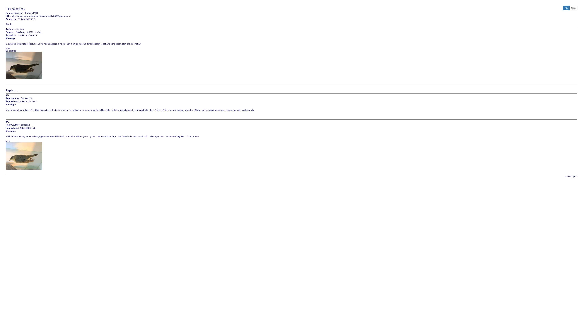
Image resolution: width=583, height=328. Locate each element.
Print (566, 8)
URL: (8, 16)
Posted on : (12, 35)
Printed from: (12, 13)
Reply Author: (13, 98)
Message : (11, 38)
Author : (10, 29)
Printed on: (11, 19)
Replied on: (12, 101)
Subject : (10, 32)
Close (573, 8)
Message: (11, 104)
